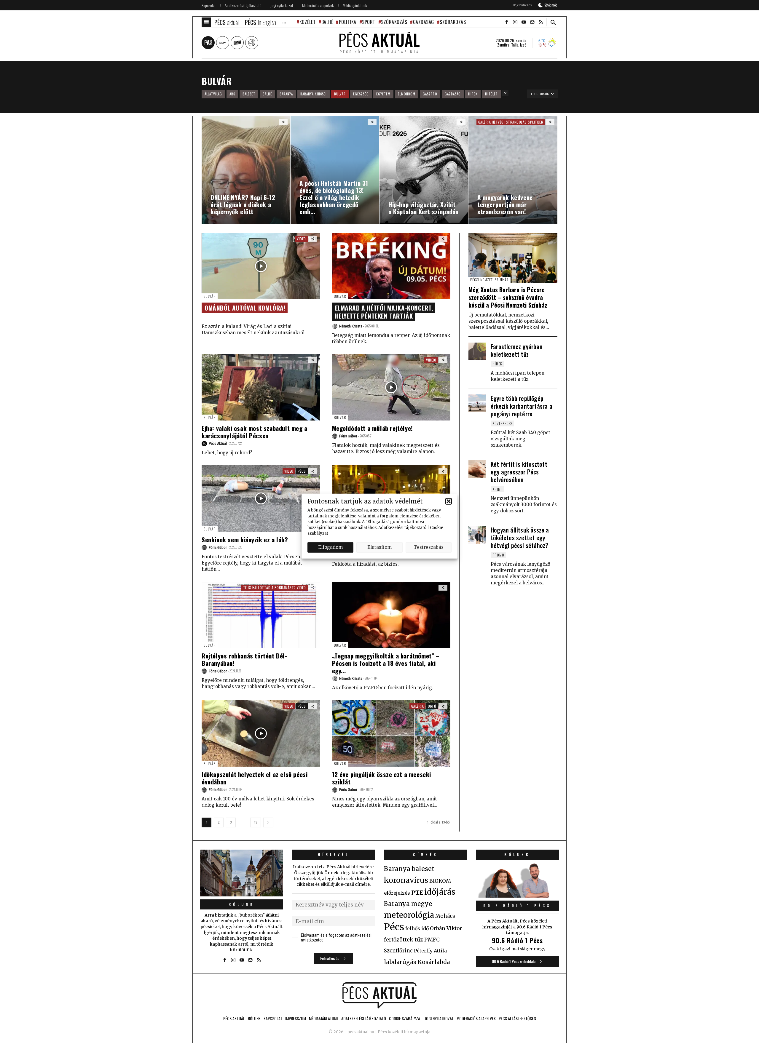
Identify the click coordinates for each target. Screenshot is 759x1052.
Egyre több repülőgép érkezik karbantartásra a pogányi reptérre (521, 406)
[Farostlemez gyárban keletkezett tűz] (477, 351)
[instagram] (515, 22)
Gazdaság (423, 21)
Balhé (327, 21)
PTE (417, 892)
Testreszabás (429, 547)
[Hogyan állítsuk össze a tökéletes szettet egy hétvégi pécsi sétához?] (477, 535)
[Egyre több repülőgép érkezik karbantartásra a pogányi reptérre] (477, 403)
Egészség (361, 94)
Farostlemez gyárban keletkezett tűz (517, 350)
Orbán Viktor (446, 928)
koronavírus (406, 880)
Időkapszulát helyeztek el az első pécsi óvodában (254, 778)
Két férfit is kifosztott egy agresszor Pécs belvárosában (519, 472)
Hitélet (491, 94)
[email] (532, 22)
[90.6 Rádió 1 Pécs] (517, 896)
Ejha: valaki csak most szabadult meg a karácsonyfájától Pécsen (254, 431)
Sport (368, 21)
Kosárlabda (433, 961)
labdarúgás (400, 961)
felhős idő (417, 928)
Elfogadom (330, 547)
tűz (418, 939)
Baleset (249, 94)
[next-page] (268, 822)
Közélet (307, 21)
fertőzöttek (398, 939)
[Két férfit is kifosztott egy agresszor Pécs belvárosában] (477, 469)
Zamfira (503, 45)
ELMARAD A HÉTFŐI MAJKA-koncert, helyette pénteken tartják (384, 311)
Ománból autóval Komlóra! (245, 307)
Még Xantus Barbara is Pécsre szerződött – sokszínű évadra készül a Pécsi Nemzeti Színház (507, 297)
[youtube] (523, 22)
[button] (449, 501)
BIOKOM (440, 881)
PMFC (432, 939)
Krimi (497, 489)
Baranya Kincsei (313, 94)
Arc (232, 94)
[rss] (541, 22)
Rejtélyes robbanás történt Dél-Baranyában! (244, 659)
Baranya (286, 94)
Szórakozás (394, 21)
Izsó (523, 45)
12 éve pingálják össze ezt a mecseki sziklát (381, 778)
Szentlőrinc (398, 951)
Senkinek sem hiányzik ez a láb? (245, 539)
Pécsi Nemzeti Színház (489, 279)
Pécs (302, 471)
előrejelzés (397, 893)
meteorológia (409, 915)
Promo (498, 554)
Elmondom (406, 94)
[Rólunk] (241, 873)
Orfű (432, 706)
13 (255, 822)
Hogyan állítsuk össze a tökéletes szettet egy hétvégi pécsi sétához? (520, 537)
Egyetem (383, 94)
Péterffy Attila (430, 951)
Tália (514, 45)
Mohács (445, 916)
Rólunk (242, 904)
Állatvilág (213, 94)
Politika (347, 21)
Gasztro (430, 94)
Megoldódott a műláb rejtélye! (372, 428)
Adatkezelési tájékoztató (402, 527)
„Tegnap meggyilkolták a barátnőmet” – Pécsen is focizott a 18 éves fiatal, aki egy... (386, 663)
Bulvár (340, 94)
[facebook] (506, 22)
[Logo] (379, 995)
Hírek (473, 94)
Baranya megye (408, 904)
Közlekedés (502, 423)
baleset (423, 869)
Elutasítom (379, 547)
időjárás (439, 892)
